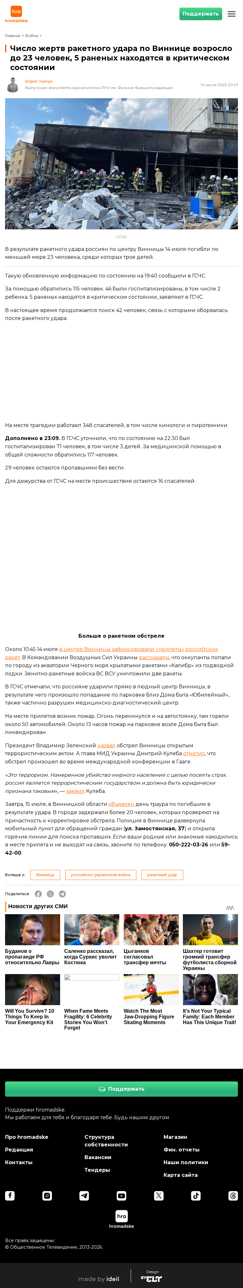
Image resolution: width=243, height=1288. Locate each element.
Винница (45, 874)
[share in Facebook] (38, 893)
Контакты (19, 1162)
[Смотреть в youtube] (121, 1196)
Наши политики (186, 1162)
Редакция (19, 1150)
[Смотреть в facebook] (10, 1196)
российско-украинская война (100, 874)
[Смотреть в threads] (233, 1196)
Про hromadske (26, 1137)
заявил (75, 791)
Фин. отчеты (182, 1150)
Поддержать (201, 14)
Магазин (175, 1137)
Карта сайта (181, 1175)
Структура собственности (106, 1141)
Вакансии (97, 1157)
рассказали (154, 657)
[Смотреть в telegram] (84, 1196)
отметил (194, 753)
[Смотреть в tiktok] (196, 1196)
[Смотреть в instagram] (47, 1196)
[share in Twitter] (50, 893)
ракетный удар (162, 874)
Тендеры (97, 1170)
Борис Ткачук (39, 81)
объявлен (121, 804)
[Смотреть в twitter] (159, 1196)
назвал (106, 746)
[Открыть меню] (231, 14)
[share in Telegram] (62, 893)
